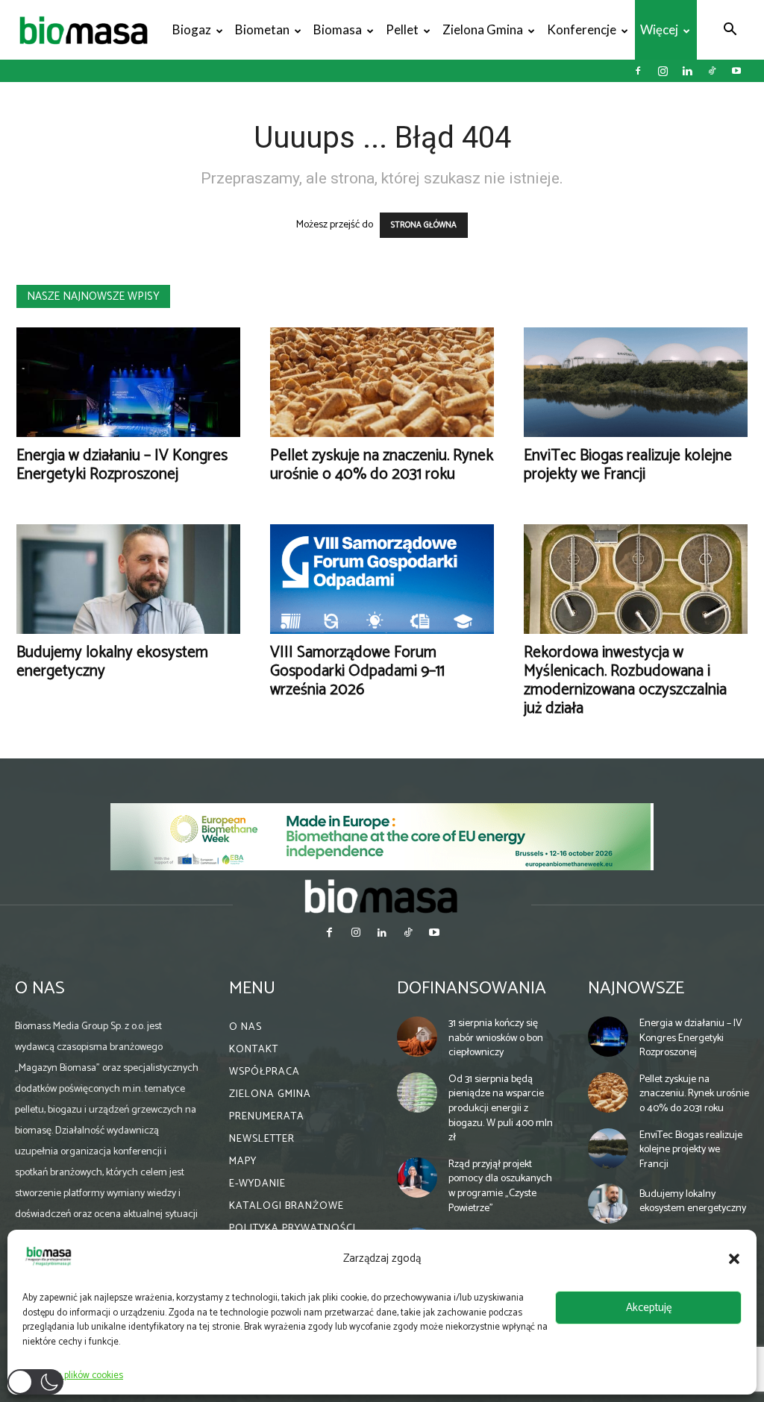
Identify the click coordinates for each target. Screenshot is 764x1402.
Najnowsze (636, 988)
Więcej (659, 29)
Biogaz (191, 29)
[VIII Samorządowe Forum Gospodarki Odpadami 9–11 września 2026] (382, 579)
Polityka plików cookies (76, 1375)
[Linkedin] (687, 71)
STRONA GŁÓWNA (424, 225)
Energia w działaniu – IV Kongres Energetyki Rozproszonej (122, 465)
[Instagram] (662, 71)
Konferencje (581, 29)
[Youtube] (736, 71)
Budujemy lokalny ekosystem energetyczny (112, 662)
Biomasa (337, 29)
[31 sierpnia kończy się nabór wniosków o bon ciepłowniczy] (417, 1036)
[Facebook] (638, 71)
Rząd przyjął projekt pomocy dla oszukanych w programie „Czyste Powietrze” (500, 1186)
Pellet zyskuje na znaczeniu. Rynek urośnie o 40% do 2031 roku (381, 465)
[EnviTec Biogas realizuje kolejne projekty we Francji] (636, 382)
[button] (734, 1258)
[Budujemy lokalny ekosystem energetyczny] (128, 579)
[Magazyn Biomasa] (382, 895)
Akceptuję (648, 1307)
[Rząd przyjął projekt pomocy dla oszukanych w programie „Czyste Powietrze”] (417, 1177)
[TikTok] (712, 71)
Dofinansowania (471, 988)
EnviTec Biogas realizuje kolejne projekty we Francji (628, 465)
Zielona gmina (482, 29)
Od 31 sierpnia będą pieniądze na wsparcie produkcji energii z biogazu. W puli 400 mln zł (500, 1108)
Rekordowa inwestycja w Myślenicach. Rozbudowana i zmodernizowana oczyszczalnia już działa (625, 680)
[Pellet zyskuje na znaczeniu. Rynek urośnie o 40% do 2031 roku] (382, 382)
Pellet (402, 29)
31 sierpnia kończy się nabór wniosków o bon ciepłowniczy (495, 1038)
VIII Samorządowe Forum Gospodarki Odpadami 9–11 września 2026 (357, 671)
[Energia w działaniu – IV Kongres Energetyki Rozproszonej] (128, 382)
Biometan (262, 29)
